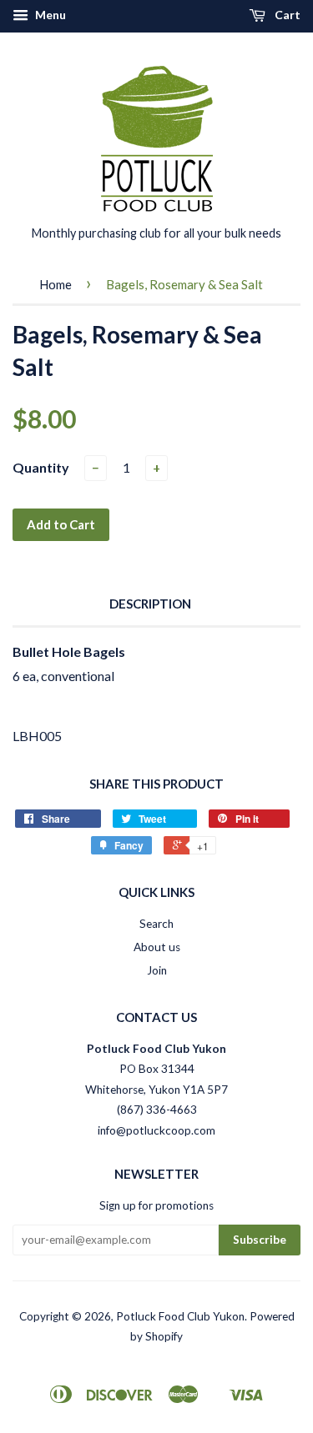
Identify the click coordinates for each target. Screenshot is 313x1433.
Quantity (41, 467)
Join (157, 970)
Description (150, 603)
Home (55, 284)
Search (156, 923)
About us (157, 947)
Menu (49, 15)
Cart (286, 15)
